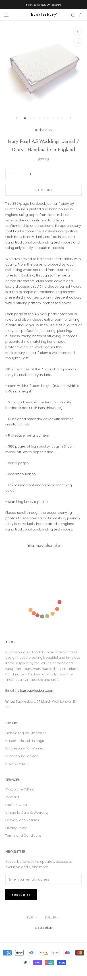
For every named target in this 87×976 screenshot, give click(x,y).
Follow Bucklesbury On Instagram (43, 4)
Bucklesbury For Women (24, 748)
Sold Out (44, 190)
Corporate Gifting (19, 789)
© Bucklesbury (43, 928)
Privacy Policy (16, 827)
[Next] (70, 118)
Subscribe (21, 895)
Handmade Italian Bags (24, 740)
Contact (12, 797)
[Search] (73, 15)
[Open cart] (81, 15)
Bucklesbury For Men (21, 756)
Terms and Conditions (23, 835)
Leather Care (16, 804)
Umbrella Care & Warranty (27, 812)
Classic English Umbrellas (25, 732)
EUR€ (30, 917)
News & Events (17, 763)
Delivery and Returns (22, 820)
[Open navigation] (6, 15)
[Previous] (16, 118)
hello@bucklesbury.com (34, 690)
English (50, 917)
